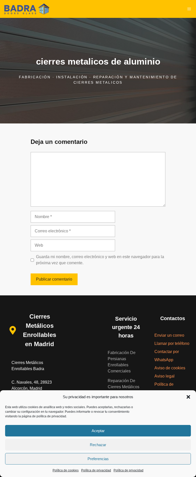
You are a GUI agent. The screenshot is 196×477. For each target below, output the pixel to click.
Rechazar (98, 445)
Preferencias (98, 459)
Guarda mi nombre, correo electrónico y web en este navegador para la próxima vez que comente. (100, 260)
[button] (188, 396)
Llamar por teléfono (171, 343)
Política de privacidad (96, 470)
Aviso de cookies (169, 368)
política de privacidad (51, 416)
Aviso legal (164, 376)
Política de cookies (66, 470)
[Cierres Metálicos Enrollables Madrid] (27, 9)
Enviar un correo (169, 335)
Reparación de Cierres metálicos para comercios (123, 387)
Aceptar (98, 431)
